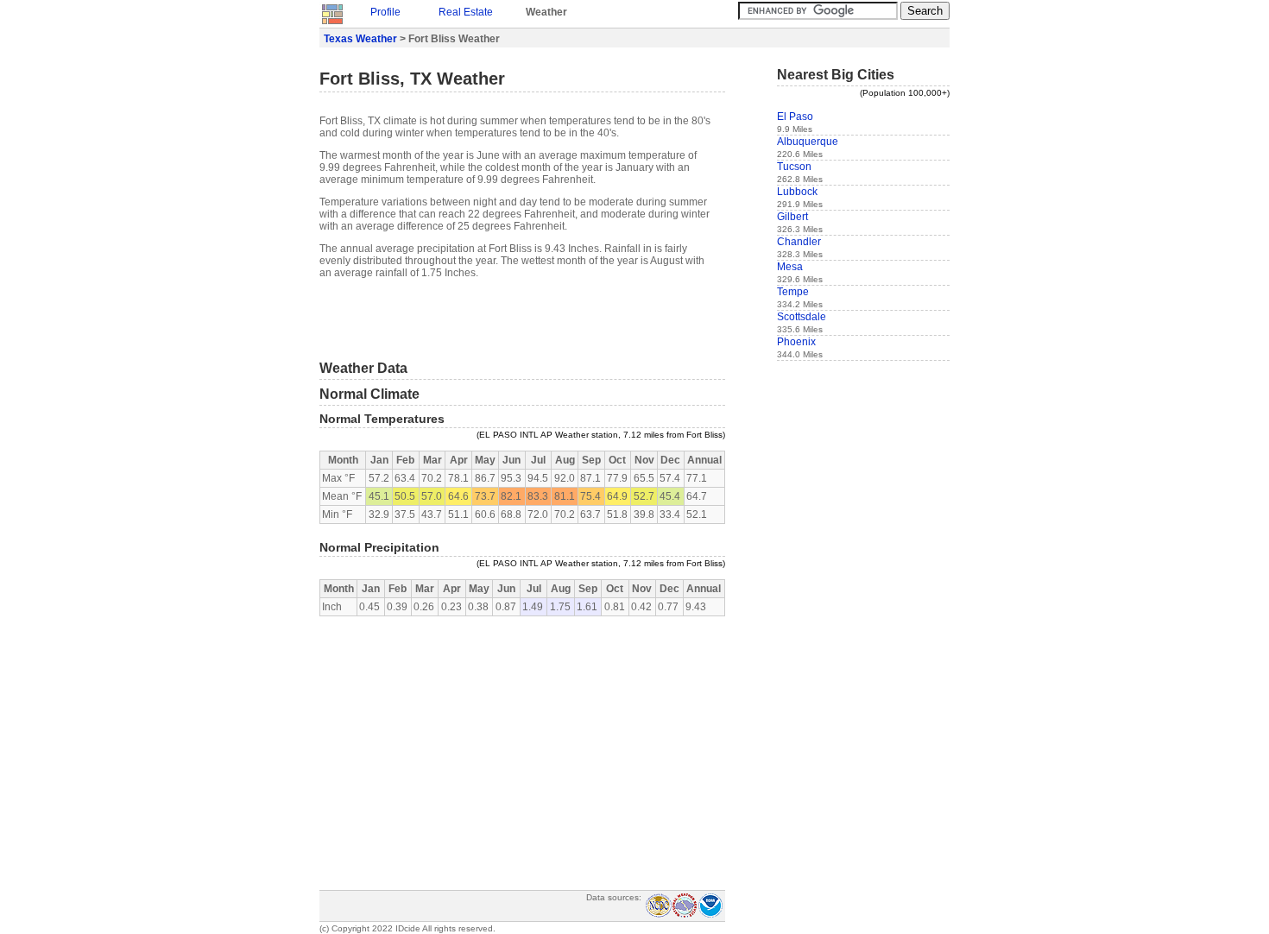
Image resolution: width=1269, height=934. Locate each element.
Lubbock (797, 192)
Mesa (790, 267)
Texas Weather (360, 39)
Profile (385, 12)
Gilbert (792, 217)
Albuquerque (807, 142)
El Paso (795, 116)
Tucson (794, 167)
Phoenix (796, 342)
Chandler (799, 242)
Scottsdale (801, 317)
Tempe (793, 292)
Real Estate (466, 12)
